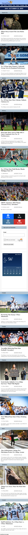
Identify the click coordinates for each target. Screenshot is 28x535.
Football (22, 5)
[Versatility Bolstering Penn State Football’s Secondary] (14, 337)
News (5, 5)
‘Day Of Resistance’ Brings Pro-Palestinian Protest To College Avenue (12, 451)
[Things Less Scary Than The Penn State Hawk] (14, 475)
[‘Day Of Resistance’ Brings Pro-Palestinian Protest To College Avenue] (14, 439)
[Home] (7, 3)
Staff (4, 526)
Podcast (10, 5)
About (17, 5)
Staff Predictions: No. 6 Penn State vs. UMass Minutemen (12, 523)
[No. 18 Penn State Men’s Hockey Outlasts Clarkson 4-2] (14, 89)
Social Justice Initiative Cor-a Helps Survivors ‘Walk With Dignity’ (12, 383)
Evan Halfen (6, 421)
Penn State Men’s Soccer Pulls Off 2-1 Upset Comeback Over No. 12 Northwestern (12, 134)
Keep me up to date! (8, 244)
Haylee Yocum (6, 70)
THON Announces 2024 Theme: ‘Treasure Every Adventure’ (11, 203)
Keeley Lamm (6, 36)
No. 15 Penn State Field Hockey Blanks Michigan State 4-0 (13, 170)
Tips (14, 5)
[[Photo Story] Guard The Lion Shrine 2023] (14, 22)
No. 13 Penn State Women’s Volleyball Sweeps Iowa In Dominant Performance (13, 67)
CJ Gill (4, 138)
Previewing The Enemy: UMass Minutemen (10, 315)
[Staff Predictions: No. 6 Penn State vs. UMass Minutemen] (14, 510)
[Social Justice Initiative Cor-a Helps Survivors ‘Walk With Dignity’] (14, 370)
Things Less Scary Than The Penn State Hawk (13, 487)
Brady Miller (5, 490)
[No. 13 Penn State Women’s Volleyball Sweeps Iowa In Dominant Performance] (14, 55)
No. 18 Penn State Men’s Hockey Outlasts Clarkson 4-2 (13, 101)
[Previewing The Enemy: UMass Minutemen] (14, 303)
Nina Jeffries (6, 386)
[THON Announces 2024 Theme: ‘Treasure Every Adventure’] (14, 191)
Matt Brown (5, 173)
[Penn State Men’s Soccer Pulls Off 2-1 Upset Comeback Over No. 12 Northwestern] (14, 121)
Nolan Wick (5, 104)
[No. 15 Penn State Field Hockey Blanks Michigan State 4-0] (14, 158)
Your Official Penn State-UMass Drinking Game (13, 417)
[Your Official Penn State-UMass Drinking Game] (14, 405)
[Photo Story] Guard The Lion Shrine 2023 (12, 32)
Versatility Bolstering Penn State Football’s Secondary (11, 349)
